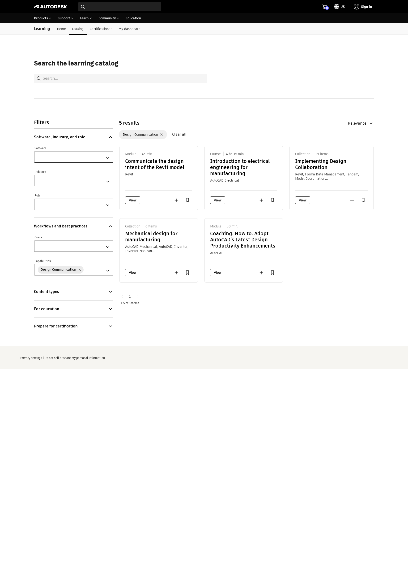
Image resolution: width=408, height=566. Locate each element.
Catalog (78, 28)
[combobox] (119, 6)
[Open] (107, 158)
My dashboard (129, 28)
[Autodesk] (50, 6)
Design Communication (140, 134)
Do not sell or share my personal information (75, 358)
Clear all (179, 134)
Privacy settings (31, 358)
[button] (73, 137)
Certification (99, 28)
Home (61, 28)
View (132, 200)
